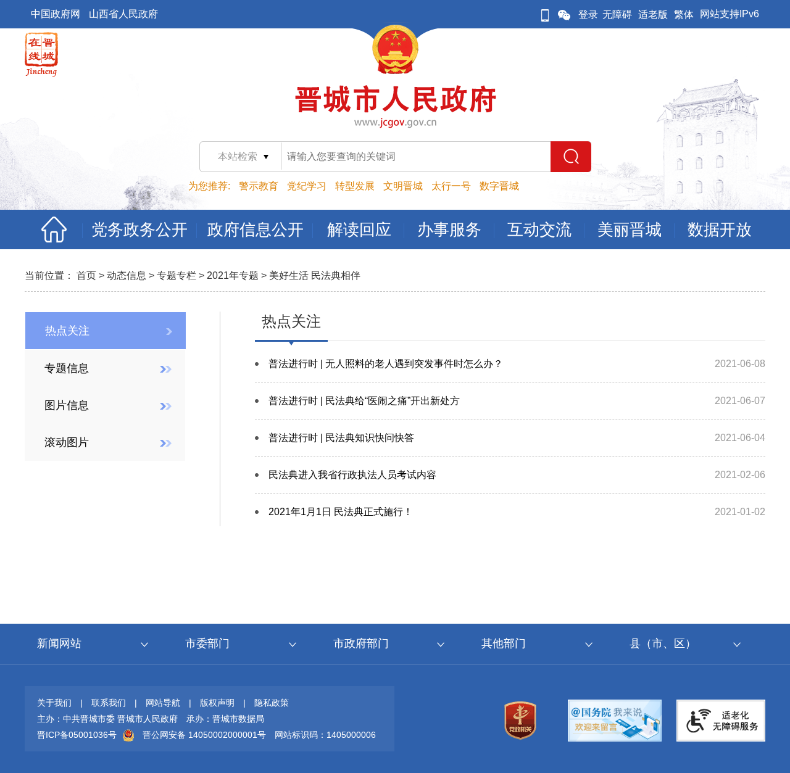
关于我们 (54, 703)
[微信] (564, 14)
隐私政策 (271, 703)
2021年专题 (233, 275)
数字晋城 (499, 186)
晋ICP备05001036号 (77, 735)
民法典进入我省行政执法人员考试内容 (352, 474)
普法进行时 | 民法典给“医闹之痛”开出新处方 (364, 400)
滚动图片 (66, 442)
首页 (86, 275)
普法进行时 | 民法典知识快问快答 (341, 437)
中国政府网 (55, 14)
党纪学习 (306, 186)
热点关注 (67, 330)
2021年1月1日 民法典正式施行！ (340, 511)
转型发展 (355, 186)
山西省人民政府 (123, 14)
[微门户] (545, 14)
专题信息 (66, 368)
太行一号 (451, 186)
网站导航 (163, 703)
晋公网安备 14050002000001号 (204, 735)
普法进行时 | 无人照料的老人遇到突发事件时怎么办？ (385, 363)
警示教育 (258, 186)
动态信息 (126, 275)
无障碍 (617, 14)
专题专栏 (176, 275)
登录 (588, 14)
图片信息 (66, 405)
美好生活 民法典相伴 (314, 275)
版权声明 (217, 703)
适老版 (653, 14)
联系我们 (108, 703)
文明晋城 (403, 186)
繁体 (684, 14)
